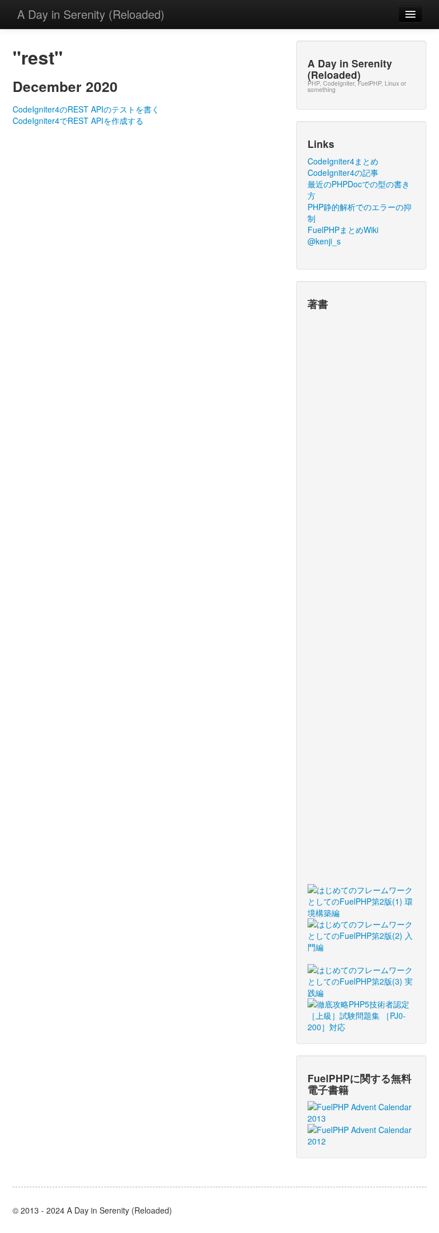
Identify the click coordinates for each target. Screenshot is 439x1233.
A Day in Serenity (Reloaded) (91, 14)
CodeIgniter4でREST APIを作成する (78, 120)
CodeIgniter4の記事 (343, 172)
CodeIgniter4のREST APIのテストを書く (86, 109)
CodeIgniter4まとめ (343, 161)
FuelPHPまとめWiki (343, 229)
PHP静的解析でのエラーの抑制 (360, 212)
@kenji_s (324, 241)
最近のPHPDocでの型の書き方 (359, 189)
